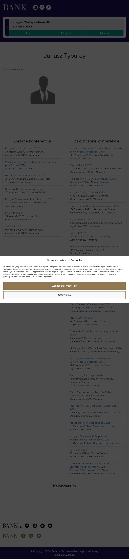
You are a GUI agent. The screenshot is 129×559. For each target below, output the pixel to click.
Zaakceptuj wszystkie (64, 285)
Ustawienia (64, 295)
